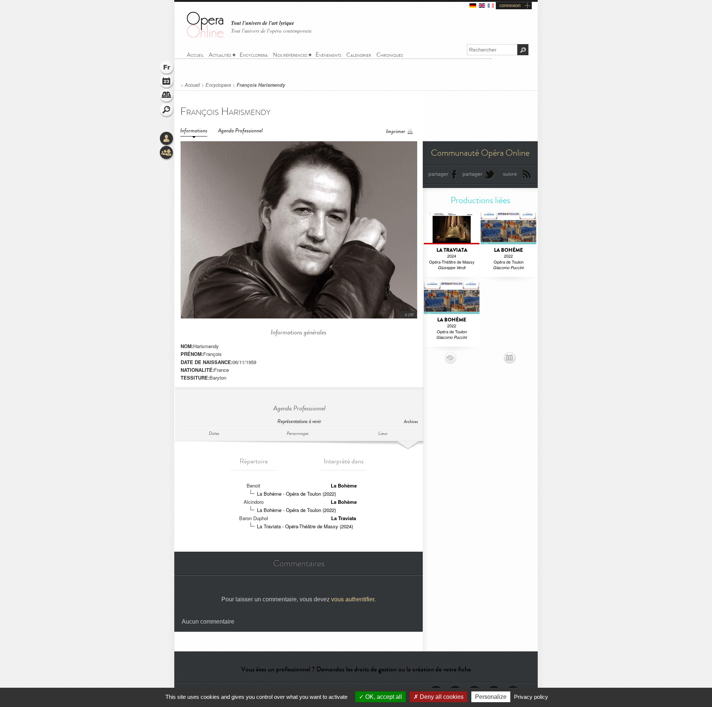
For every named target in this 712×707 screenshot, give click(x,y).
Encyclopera (218, 85)
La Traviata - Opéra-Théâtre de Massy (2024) (305, 526)
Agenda (166, 82)
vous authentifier (352, 599)
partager (438, 174)
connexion (510, 5)
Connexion (166, 139)
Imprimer (395, 131)
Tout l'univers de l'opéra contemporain (271, 30)
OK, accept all (383, 697)
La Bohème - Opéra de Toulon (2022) (296, 493)
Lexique (166, 96)
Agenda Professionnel (240, 131)
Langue (166, 68)
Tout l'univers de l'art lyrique (262, 23)
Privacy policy (531, 697)
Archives (411, 422)
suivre (510, 174)
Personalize (491, 697)
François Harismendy (261, 85)
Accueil (192, 85)
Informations (193, 131)
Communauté (166, 153)
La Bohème (344, 485)
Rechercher (166, 110)
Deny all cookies (441, 697)
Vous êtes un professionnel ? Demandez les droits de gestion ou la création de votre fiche (356, 669)
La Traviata (343, 518)
